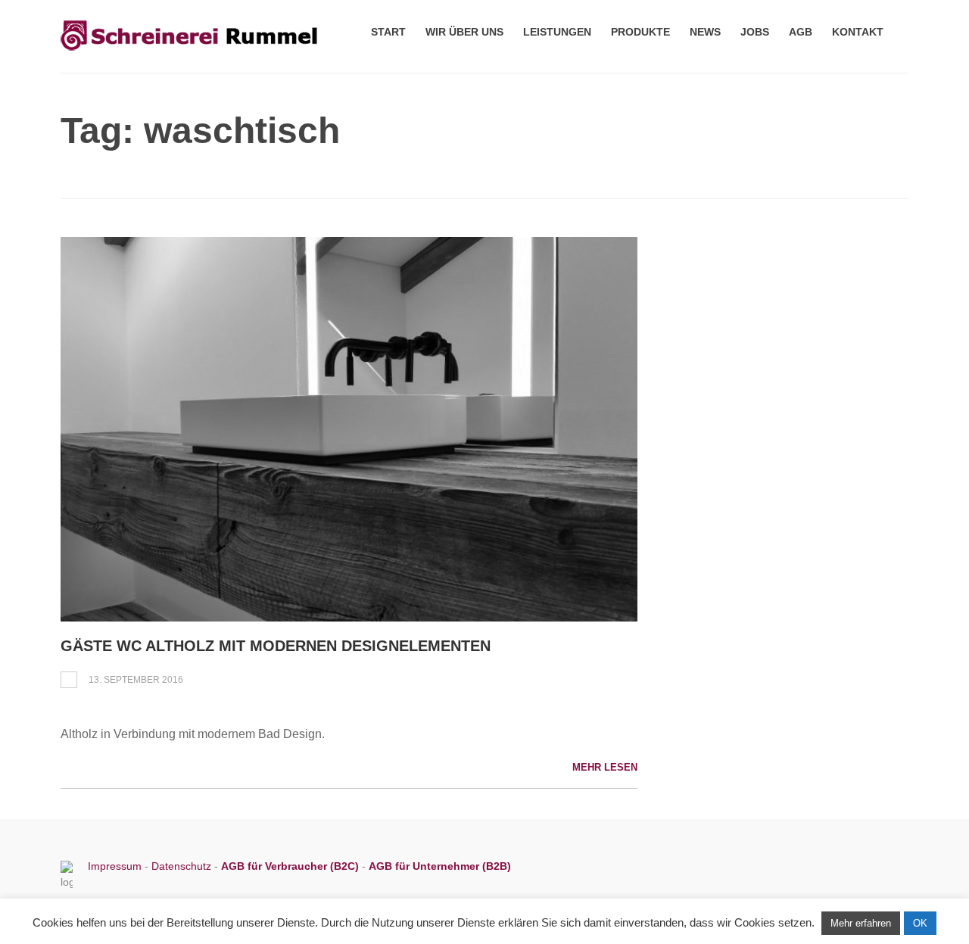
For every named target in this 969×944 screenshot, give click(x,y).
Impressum (116, 866)
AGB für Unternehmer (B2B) (440, 866)
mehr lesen (604, 767)
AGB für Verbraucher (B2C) (291, 866)
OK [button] (920, 923)
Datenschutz (181, 866)
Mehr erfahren (860, 923)
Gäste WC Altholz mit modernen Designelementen (276, 645)
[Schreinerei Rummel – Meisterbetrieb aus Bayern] (189, 51)
